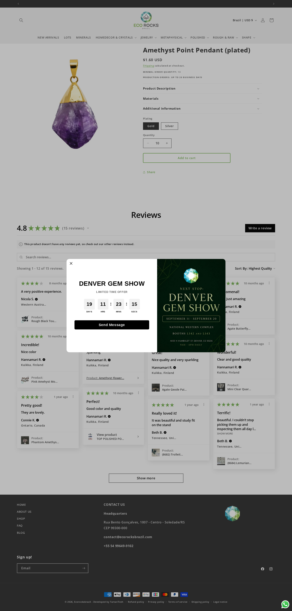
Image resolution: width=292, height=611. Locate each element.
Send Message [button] (112, 325)
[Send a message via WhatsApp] (285, 604)
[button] (71, 263)
